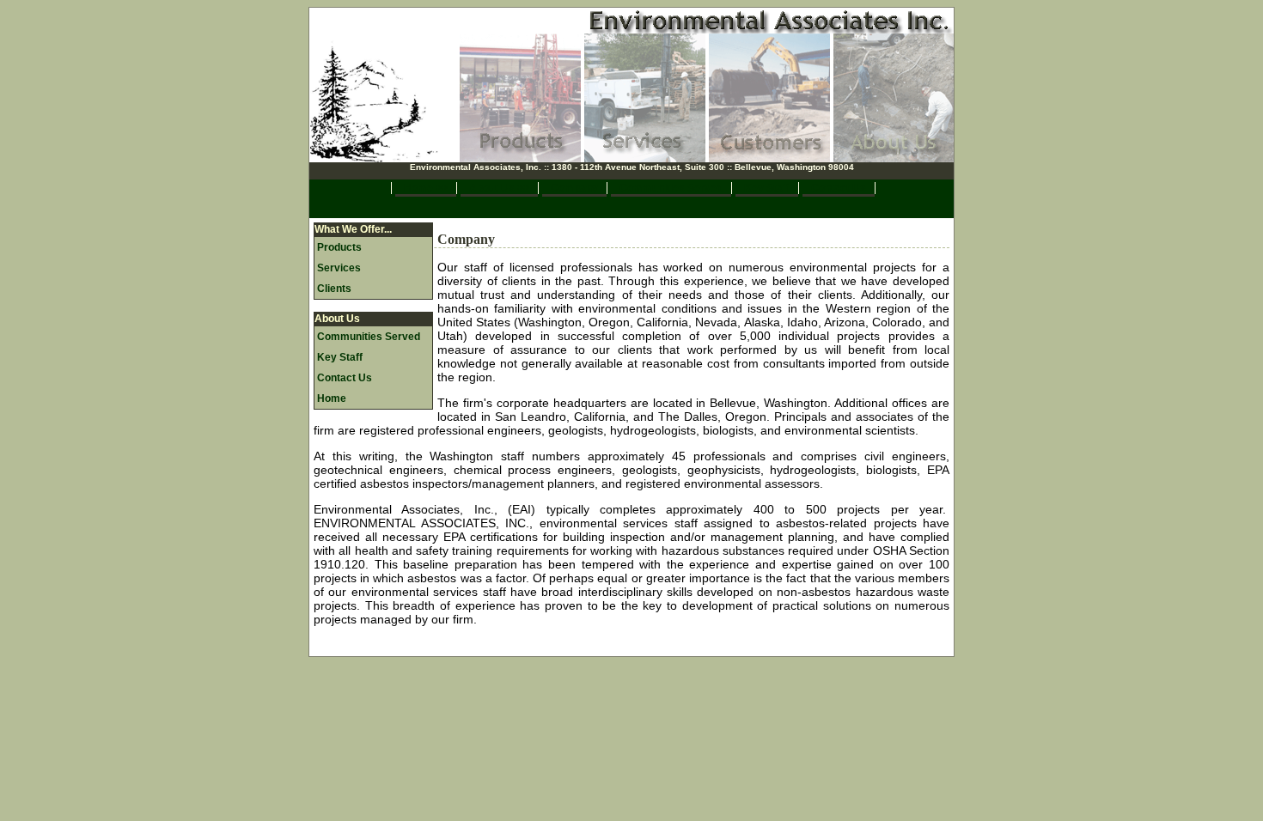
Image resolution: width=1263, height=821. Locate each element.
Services (339, 268)
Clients (334, 289)
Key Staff (767, 188)
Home (331, 398)
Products (339, 247)
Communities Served (671, 188)
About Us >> (499, 188)
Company (574, 188)
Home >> (426, 188)
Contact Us (838, 188)
